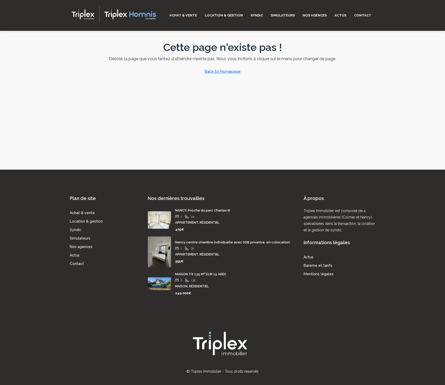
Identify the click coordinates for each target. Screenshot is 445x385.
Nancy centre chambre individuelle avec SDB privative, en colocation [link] (232, 242)
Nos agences (315, 15)
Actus (340, 15)
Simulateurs (283, 15)
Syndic (257, 15)
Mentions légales (318, 274)
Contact (362, 15)
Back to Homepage (222, 71)
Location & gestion (224, 15)
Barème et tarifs (318, 265)
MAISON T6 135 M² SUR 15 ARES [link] (200, 274)
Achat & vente (183, 15)
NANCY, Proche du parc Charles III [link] (202, 210)
